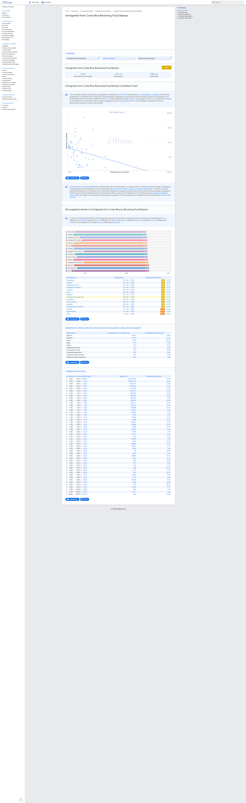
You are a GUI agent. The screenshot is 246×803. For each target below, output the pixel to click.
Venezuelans (70, 280)
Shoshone (70, 309)
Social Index (74, 11)
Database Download (7, 6)
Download (167, 109)
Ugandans (70, 304)
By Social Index (6, 23)
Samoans (69, 282)
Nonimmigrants (71, 311)
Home (67, 11)
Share (85, 178)
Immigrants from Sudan (74, 287)
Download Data (73, 178)
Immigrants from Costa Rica (103, 11)
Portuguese (70, 299)
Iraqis (68, 292)
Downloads (47, 2)
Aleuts (68, 314)
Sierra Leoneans (71, 302)
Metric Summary (182, 10)
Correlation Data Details (184, 18)
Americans (70, 290)
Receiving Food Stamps (86, 11)
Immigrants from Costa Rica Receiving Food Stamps (127, 11)
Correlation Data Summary (185, 16)
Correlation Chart (182, 12)
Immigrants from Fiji (73, 285)
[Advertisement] (91, 32)
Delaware (69, 294)
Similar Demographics (184, 14)
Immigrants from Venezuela (75, 306)
